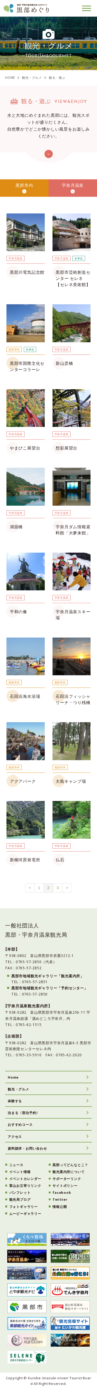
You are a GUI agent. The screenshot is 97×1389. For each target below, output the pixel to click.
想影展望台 (66, 448)
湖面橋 (16, 527)
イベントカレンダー (25, 1178)
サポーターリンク (67, 1178)
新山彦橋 (64, 363)
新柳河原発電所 (25, 860)
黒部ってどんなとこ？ (70, 1164)
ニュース (16, 1164)
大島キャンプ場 (71, 781)
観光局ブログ (20, 1199)
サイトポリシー (65, 1185)
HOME (10, 77)
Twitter (60, 1199)
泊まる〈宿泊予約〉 (24, 1112)
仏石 (60, 860)
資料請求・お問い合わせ (27, 1148)
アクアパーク (23, 781)
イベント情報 (20, 1171)
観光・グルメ (32, 77)
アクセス (15, 1136)
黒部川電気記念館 (27, 272)
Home (13, 1077)
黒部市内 (24, 185)
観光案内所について (69, 1171)
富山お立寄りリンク (25, 1185)
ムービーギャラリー (25, 1213)
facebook (62, 1192)
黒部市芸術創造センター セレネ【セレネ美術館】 (73, 278)
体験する (15, 1101)
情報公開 (60, 1206)
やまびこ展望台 (25, 448)
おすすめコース (20, 1124)
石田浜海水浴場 (25, 696)
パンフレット (20, 1192)
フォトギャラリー (23, 1206)
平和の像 (18, 611)
